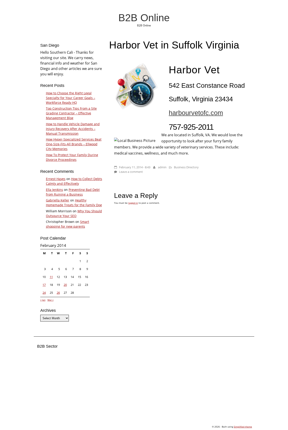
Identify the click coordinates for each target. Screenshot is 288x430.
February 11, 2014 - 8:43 (134, 167)
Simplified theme (243, 426)
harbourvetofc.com (196, 112)
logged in (133, 202)
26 (58, 293)
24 (44, 293)
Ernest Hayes (55, 179)
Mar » (50, 299)
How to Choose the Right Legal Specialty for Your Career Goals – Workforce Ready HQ (70, 98)
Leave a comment (131, 172)
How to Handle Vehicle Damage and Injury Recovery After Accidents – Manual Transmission (73, 129)
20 (65, 285)
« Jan (42, 299)
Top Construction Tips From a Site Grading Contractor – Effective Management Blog (71, 113)
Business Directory (186, 167)
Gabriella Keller (57, 200)
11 (51, 277)
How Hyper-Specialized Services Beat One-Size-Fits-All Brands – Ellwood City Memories (73, 144)
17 (44, 285)
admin (162, 167)
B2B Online (144, 17)
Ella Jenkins (54, 189)
